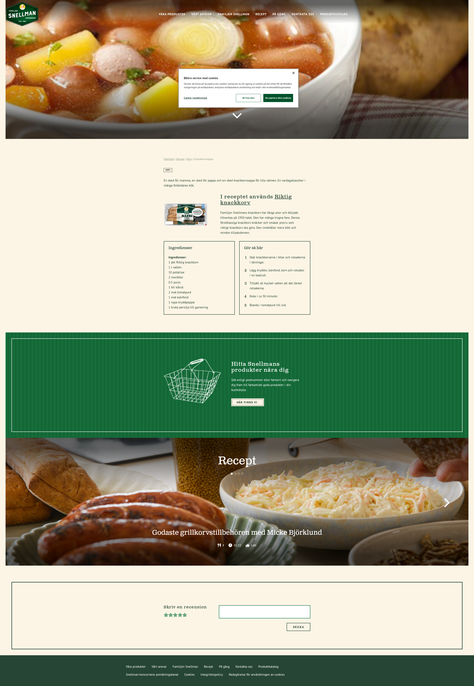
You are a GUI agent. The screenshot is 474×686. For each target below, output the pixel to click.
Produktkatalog (268, 667)
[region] (238, 88)
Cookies (189, 674)
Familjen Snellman (185, 667)
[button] (232, 474)
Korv (189, 159)
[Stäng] (293, 73)
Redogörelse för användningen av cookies (257, 674)
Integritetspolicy (212, 674)
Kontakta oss (244, 667)
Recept (180, 159)
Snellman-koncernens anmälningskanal (152, 674)
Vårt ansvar (159, 667)
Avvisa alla (248, 97)
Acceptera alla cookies (278, 97)
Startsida (169, 159)
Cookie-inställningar (195, 97)
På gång (224, 667)
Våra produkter (136, 667)
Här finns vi (247, 402)
